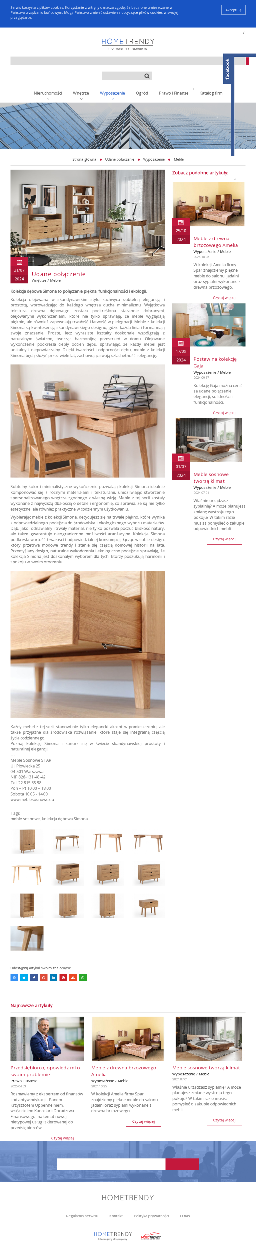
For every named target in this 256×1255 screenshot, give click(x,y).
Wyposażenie (112, 93)
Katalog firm (211, 93)
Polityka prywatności (151, 1215)
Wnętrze (81, 93)
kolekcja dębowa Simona (65, 818)
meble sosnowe (25, 818)
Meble (179, 159)
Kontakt (116, 1215)
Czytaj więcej (224, 297)
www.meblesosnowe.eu (32, 799)
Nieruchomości (48, 93)
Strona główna (84, 159)
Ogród (142, 93)
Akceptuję (234, 10)
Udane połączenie (119, 159)
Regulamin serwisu (82, 1215)
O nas (185, 1215)
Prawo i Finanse (173, 93)
